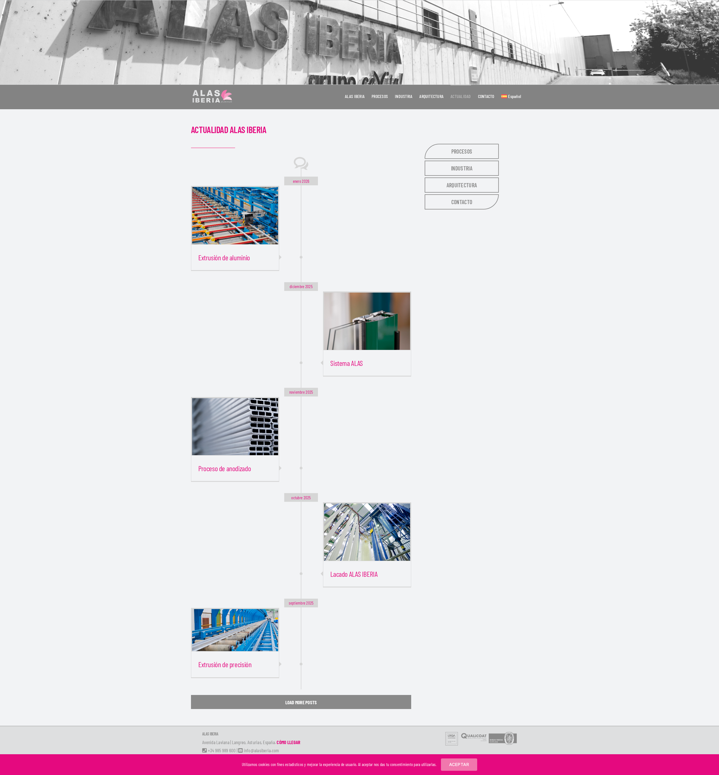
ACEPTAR (459, 764)
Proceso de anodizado (224, 468)
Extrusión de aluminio (224, 257)
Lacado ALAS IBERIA (353, 573)
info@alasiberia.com (261, 750)
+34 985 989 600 (221, 750)
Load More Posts (301, 702)
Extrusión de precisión (224, 664)
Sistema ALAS (346, 363)
